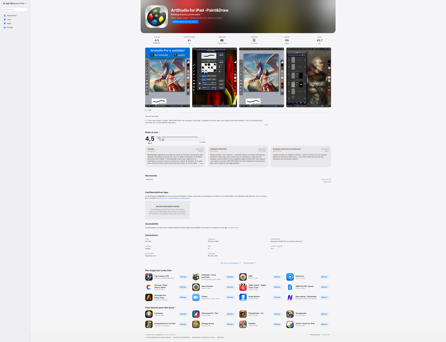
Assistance (220, 337)
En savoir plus (233, 228)
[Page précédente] (142, 77)
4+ (209, 248)
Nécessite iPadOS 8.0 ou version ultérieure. (286, 241)
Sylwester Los (150, 256)
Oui (272, 248)
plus (266, 125)
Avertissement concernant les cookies (203, 337)
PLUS (201, 163)
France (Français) (315, 334)
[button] (15, 15)
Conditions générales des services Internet (158, 337)
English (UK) (326, 334)
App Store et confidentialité (181, 337)
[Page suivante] (333, 77)
